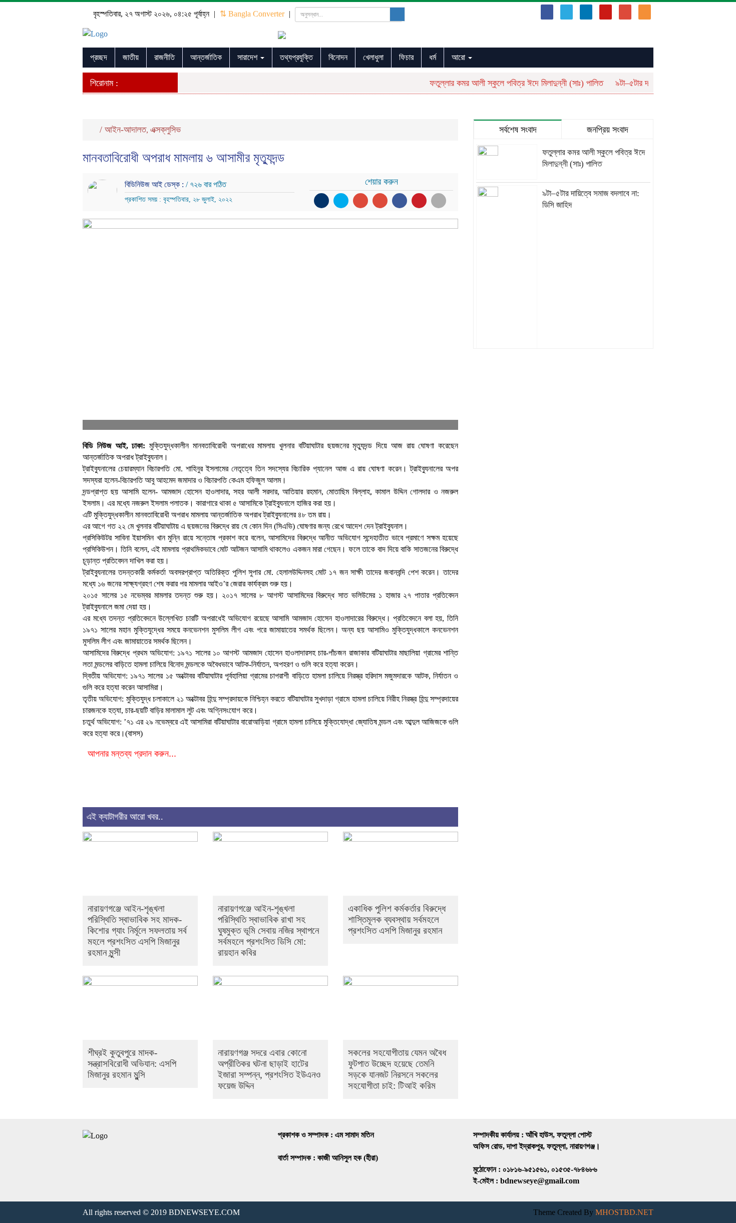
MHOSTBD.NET (624, 1212)
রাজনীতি (164, 57)
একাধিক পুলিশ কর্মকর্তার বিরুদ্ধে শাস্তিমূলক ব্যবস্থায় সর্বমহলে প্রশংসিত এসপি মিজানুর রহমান (397, 919)
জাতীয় (131, 57)
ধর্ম (432, 57)
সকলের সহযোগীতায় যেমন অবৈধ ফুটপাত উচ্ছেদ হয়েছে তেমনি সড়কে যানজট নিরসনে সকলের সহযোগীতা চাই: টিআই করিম (397, 1069)
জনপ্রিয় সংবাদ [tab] (607, 130)
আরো (459, 57)
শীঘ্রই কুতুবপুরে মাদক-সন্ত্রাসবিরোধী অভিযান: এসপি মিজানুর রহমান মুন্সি (132, 1063)
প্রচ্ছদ (98, 57)
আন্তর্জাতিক (206, 57)
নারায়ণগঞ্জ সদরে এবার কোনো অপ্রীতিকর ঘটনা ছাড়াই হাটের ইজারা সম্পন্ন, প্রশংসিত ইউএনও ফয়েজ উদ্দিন (269, 1069)
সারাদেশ (248, 57)
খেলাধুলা (373, 57)
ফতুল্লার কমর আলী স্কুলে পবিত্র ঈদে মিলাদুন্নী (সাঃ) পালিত (505, 83)
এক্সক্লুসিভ (165, 130)
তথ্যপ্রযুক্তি (296, 57)
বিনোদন (337, 57)
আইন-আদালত (125, 130)
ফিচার (406, 57)
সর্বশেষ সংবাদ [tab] (518, 130)
